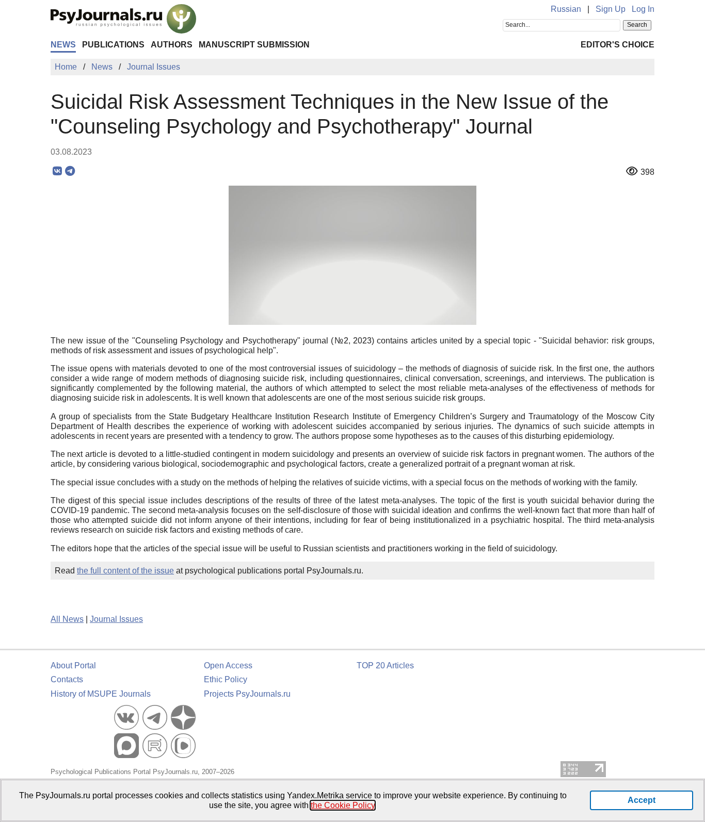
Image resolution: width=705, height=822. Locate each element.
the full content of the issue (125, 570)
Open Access (228, 665)
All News (67, 619)
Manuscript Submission (254, 44)
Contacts (67, 679)
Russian (566, 9)
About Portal (73, 665)
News (63, 44)
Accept (641, 800)
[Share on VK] (57, 171)
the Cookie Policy (343, 805)
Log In (643, 9)
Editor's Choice (617, 44)
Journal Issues (116, 619)
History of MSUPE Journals (101, 693)
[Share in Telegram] (69, 171)
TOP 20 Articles (385, 665)
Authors (172, 44)
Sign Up (611, 9)
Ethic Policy (225, 679)
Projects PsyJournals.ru (247, 693)
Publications (113, 44)
